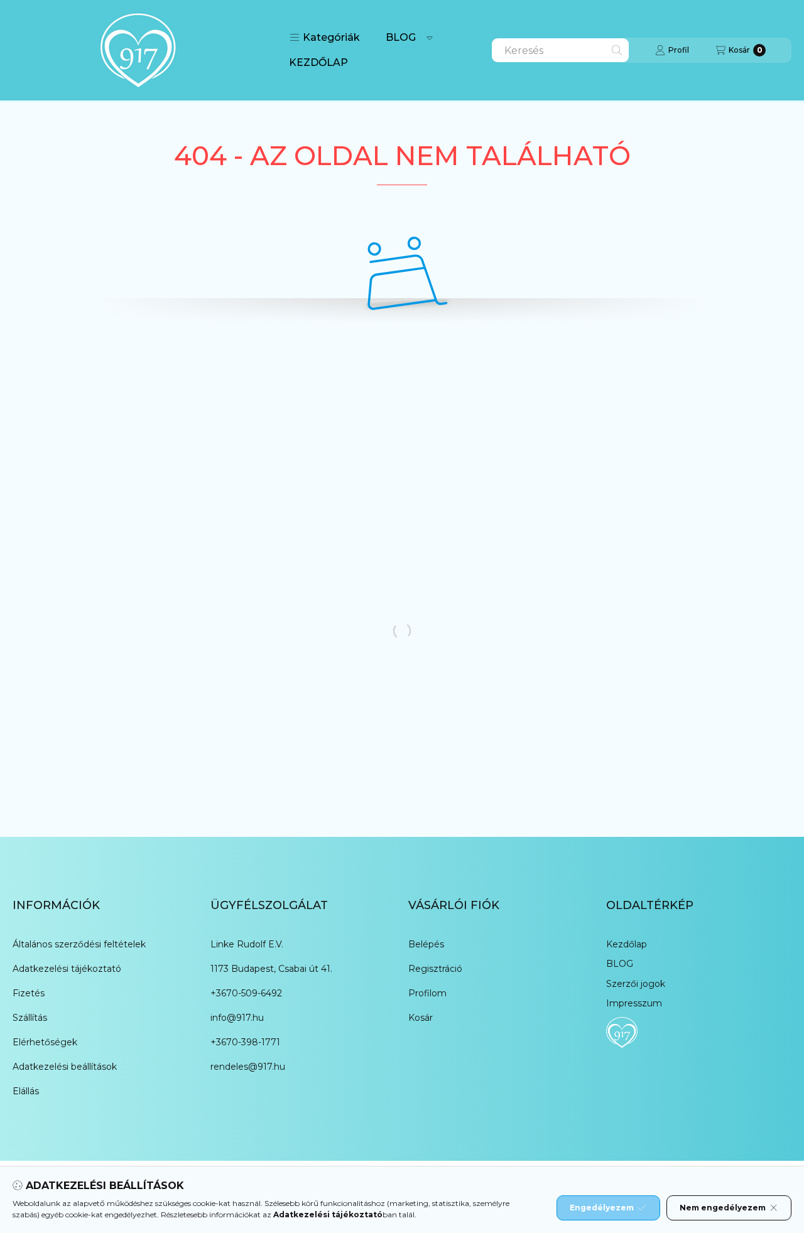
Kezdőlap (626, 944)
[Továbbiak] (429, 37)
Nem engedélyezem (723, 1207)
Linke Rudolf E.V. (246, 944)
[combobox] (560, 50)
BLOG (401, 37)
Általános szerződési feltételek (79, 944)
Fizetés (29, 993)
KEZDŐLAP (318, 62)
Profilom (427, 993)
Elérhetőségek (45, 1042)
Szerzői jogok (635, 983)
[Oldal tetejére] (750, 1148)
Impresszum (634, 1003)
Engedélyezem (602, 1207)
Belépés (426, 944)
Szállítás (30, 1017)
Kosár (420, 1017)
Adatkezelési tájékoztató (67, 968)
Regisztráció (435, 968)
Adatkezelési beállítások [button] (65, 1066)
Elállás (26, 1091)
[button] (324, 37)
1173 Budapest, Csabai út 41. (271, 968)
